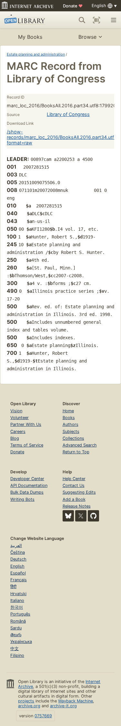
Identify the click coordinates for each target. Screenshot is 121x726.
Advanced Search (80, 445)
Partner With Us (25, 424)
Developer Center (27, 478)
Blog (14, 438)
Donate (73, 5)
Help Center (74, 478)
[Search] (82, 20)
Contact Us (74, 485)
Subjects (71, 431)
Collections (73, 438)
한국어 (16, 607)
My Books (30, 37)
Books (69, 417)
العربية (16, 545)
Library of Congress (68, 114)
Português (20, 614)
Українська (21, 641)
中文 (14, 648)
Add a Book (74, 499)
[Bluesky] (68, 515)
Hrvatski (18, 593)
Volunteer (19, 417)
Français (18, 579)
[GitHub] (93, 515)
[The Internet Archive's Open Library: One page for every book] (26, 20)
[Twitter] (80, 515)
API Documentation (28, 485)
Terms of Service (26, 445)
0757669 (43, 715)
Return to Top (76, 451)
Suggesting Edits (79, 492)
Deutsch (18, 559)
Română (18, 621)
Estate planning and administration (36, 54)
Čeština (17, 552)
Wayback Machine (75, 701)
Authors (70, 424)
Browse (87, 37)
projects (26, 701)
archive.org (29, 705)
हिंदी (13, 586)
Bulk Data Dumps (27, 492)
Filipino (17, 655)
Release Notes (77, 506)
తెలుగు (15, 634)
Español (18, 573)
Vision (16, 410)
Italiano (17, 600)
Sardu (16, 628)
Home (68, 410)
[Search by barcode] (96, 20)
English (17, 566)
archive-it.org (63, 705)
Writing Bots (22, 499)
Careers (17, 431)
